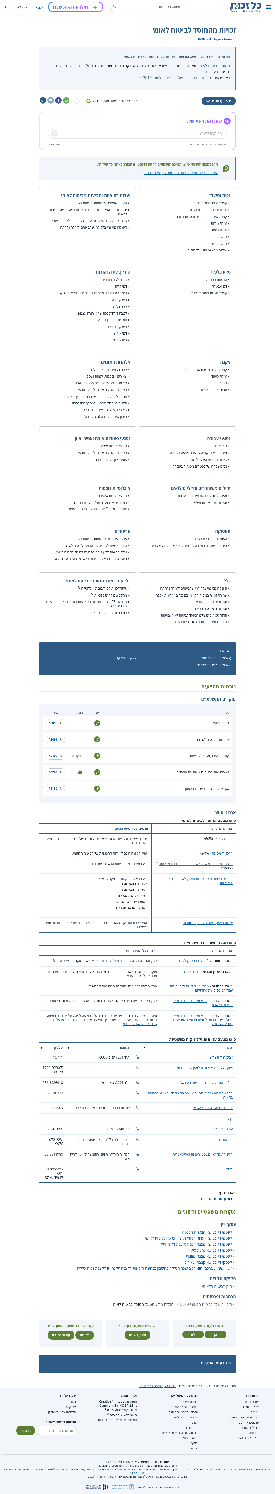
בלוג (73, 1402)
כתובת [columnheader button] (124, 1047)
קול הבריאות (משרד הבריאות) (209, 755)
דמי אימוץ (120, 333)
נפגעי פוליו (219, 243)
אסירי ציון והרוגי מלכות (111, 459)
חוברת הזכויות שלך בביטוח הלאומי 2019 (174, 77)
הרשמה (26, 1431)
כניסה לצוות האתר (247, 1438)
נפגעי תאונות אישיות (113, 495)
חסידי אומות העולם (214, 389)
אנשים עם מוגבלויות (214, 658)
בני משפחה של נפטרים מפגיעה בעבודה (99, 383)
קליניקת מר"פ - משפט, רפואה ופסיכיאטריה (203, 1154)
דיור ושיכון (192, 1428)
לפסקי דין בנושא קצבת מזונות (209, 1256)
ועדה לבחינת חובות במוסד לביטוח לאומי (200, 622)
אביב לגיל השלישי (221, 1057)
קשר (229, 1169)
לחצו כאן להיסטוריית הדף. (157, 1386)
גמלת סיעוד (219, 230)
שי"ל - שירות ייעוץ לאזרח (194, 960)
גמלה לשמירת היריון (113, 279)
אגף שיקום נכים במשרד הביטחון (207, 788)
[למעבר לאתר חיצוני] (97, 723)
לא (193, 1334)
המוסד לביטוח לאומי (214, 65)
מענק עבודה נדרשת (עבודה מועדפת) (202, 495)
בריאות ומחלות (189, 1438)
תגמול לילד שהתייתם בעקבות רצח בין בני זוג (97, 396)
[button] (268, 7)
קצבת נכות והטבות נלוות (210, 203)
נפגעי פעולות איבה (114, 446)
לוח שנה (121, 602)
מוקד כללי (226, 838)
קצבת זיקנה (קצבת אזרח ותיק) (206, 369)
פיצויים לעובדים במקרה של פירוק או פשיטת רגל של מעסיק (187, 545)
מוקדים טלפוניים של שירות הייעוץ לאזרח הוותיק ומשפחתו (200, 880)
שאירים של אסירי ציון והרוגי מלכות (103, 410)
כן (215, 1334)
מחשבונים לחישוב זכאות (110, 595)
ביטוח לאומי (221, 723)
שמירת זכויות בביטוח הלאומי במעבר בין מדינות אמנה (191, 595)
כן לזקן (228, 1118)
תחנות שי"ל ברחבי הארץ (108, 960)
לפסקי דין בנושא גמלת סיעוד (210, 1250)
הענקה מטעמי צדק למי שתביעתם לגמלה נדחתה (93, 227)
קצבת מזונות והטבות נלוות (209, 293)
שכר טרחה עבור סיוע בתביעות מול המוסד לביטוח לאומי (89, 220)
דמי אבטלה (219, 286)
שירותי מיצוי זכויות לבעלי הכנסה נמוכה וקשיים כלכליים (181, 172)
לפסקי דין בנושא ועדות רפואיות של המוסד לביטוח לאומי (188, 1238)
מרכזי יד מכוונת (222, 853)
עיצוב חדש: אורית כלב (123, 1415)
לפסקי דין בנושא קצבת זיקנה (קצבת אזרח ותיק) (195, 1244)
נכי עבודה (220, 446)
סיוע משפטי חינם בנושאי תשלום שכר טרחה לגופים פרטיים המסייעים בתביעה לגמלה (203, 1019)
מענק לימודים (117, 326)
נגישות (255, 1412)
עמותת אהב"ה (223, 1129)
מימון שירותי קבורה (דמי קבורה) (105, 416)
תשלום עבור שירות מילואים (209, 502)
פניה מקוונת (79, 756)
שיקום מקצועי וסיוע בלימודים (207, 250)
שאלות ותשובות (249, 1407)
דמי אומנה (120, 340)
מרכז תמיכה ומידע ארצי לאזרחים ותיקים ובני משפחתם (196, 864)
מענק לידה (119, 299)
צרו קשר (71, 1407)
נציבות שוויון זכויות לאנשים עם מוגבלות (202, 772)
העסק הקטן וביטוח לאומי (210, 538)
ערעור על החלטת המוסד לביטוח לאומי (101, 538)
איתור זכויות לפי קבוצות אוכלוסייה (104, 588)
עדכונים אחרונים (248, 1422)
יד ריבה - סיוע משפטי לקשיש (213, 1107)
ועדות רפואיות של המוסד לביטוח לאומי (101, 203)
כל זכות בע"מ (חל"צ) (120, 1462)
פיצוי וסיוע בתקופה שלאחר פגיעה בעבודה (198, 452)
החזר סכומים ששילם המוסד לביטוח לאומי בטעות (194, 615)
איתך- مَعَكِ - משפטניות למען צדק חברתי (205, 1067)
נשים (195, 1422)
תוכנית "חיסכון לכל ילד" (111, 320)
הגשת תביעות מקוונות (112, 612)
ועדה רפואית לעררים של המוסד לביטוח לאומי (96, 545)
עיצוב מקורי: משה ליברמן (122, 1410)
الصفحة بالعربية (223, 39)
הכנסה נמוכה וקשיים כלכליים (180, 1433)
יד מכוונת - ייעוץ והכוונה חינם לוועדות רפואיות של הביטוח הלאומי (88, 212)
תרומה (85, 1335)
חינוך (194, 1443)
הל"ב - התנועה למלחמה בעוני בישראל (206, 1082)
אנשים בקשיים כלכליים (212, 665)
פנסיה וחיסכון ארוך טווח (183, 1412)
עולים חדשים (118, 509)
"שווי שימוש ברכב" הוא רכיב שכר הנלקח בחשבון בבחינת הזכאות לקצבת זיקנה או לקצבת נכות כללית (154, 1268)
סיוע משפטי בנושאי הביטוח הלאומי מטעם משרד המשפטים (86, 558)
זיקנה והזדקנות (123, 658)
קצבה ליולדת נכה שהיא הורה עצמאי (102, 313)
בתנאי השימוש (137, 1473)
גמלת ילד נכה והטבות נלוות (208, 210)
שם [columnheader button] (229, 1047)
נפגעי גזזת (220, 236)
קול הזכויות (225, 1139)
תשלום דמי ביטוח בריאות (210, 608)
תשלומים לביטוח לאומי (211, 602)
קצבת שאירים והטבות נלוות (108, 369)
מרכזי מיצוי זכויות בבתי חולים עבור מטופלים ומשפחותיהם (201, 988)
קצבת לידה (119, 306)
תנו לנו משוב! (250, 1428)
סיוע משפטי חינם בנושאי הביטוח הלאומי (203, 1002)
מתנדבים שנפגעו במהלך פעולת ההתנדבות (98, 502)
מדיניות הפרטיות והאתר (244, 1417)
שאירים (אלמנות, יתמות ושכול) (106, 376)
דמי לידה (121, 286)
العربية (40, 7)
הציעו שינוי (137, 1335)
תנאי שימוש (55, 144)
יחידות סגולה (191, 971)
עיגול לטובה (61, 1335)
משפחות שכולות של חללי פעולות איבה (100, 389)
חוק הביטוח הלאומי (217, 1286)
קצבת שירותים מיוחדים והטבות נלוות (202, 216)
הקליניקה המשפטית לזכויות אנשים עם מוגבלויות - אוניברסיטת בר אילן (190, 1095)
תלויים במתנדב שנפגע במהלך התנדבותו (99, 403)
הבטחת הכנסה (216, 279)
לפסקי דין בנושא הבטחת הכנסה (207, 1232)
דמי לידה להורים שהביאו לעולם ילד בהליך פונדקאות (91, 293)
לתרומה (254, 1433)
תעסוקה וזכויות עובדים (184, 1407)
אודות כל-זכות (250, 1402)
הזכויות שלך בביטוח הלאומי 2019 (206, 1304)
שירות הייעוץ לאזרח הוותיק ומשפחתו (208, 923)
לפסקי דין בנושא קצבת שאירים (208, 1262)
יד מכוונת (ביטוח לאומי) (213, 739)
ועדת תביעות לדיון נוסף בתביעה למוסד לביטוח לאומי (91, 552)
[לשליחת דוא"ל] (79, 772)
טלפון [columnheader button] (58, 1047)
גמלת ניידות (219, 223)
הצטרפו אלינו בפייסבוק (62, 1412)
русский (21, 7)
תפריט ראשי (190, 1402)
